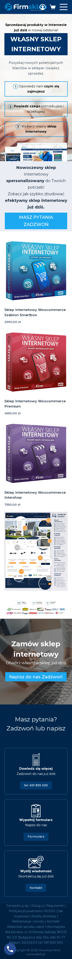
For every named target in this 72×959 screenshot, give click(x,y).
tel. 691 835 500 (36, 785)
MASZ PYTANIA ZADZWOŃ (36, 220)
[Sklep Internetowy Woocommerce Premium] (36, 362)
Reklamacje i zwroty (28, 921)
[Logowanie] (43, 7)
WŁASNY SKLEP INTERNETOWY (36, 44)
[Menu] (64, 7)
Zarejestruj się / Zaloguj (25, 906)
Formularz (36, 836)
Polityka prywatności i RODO (32, 911)
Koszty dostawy (44, 916)
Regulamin (55, 906)
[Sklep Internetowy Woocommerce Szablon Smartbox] (36, 271)
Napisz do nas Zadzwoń (36, 677)
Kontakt (36, 888)
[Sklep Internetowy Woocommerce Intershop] (36, 453)
